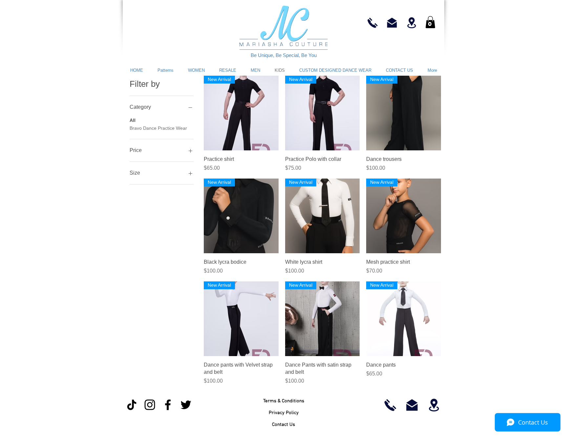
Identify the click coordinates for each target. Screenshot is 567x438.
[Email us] (392, 22)
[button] (430, 22)
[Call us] (373, 22)
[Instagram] (150, 405)
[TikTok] (132, 405)
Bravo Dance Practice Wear (158, 128)
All (133, 120)
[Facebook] (168, 405)
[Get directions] (412, 22)
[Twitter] (186, 405)
